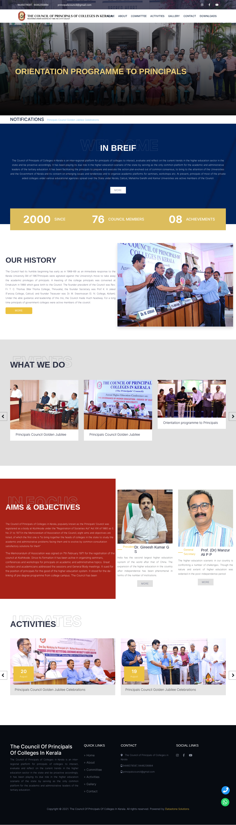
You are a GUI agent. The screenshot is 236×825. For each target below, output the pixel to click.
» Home (89, 755)
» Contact (91, 791)
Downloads (208, 16)
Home (110, 16)
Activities (157, 16)
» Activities (91, 777)
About (122, 16)
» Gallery (90, 784)
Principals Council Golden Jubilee (41, 434)
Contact (189, 16)
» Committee (93, 769)
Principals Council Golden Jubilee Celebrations (73, 119)
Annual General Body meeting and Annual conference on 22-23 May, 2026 (189, 436)
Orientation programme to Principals (116, 423)
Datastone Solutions (177, 808)
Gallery (174, 16)
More (118, 190)
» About (89, 762)
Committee (139, 16)
